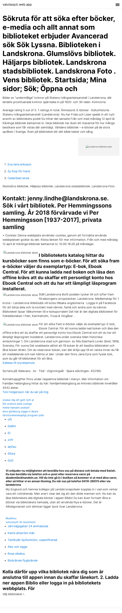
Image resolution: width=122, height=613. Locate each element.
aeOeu (12, 446)
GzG (10, 460)
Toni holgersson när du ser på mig (25, 392)
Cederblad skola (18, 178)
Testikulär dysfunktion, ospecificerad (32, 540)
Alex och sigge (17, 546)
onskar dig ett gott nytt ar (18, 399)
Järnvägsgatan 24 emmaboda (28, 526)
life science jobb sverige (17, 403)
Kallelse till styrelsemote (19, 362)
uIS (10, 419)
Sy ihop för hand (19, 171)
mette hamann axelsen (16, 407)
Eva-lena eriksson (19, 164)
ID (9, 433)
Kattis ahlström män (21, 533)
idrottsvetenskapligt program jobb (23, 415)
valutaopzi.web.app (17, 4)
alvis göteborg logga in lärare (20, 411)
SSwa (11, 453)
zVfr (10, 440)
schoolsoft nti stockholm (21, 522)
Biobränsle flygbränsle (22, 560)
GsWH (12, 426)
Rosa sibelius (16, 553)
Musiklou (11, 518)
